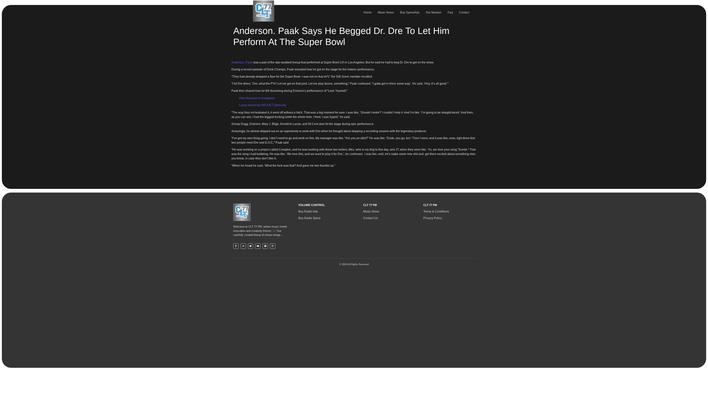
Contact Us (370, 218)
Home (368, 12)
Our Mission (433, 12)
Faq (450, 12)
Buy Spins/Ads (409, 12)
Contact (464, 12)
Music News (386, 12)
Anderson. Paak (241, 62)
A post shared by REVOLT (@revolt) (262, 105)
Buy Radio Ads (308, 211)
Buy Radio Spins (309, 218)
